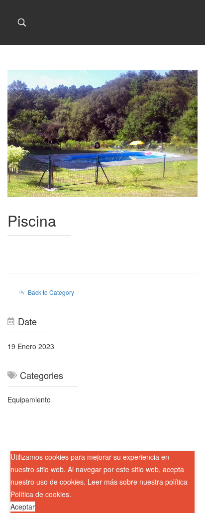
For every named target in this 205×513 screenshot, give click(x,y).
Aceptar (22, 507)
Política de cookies (39, 494)
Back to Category (51, 292)
